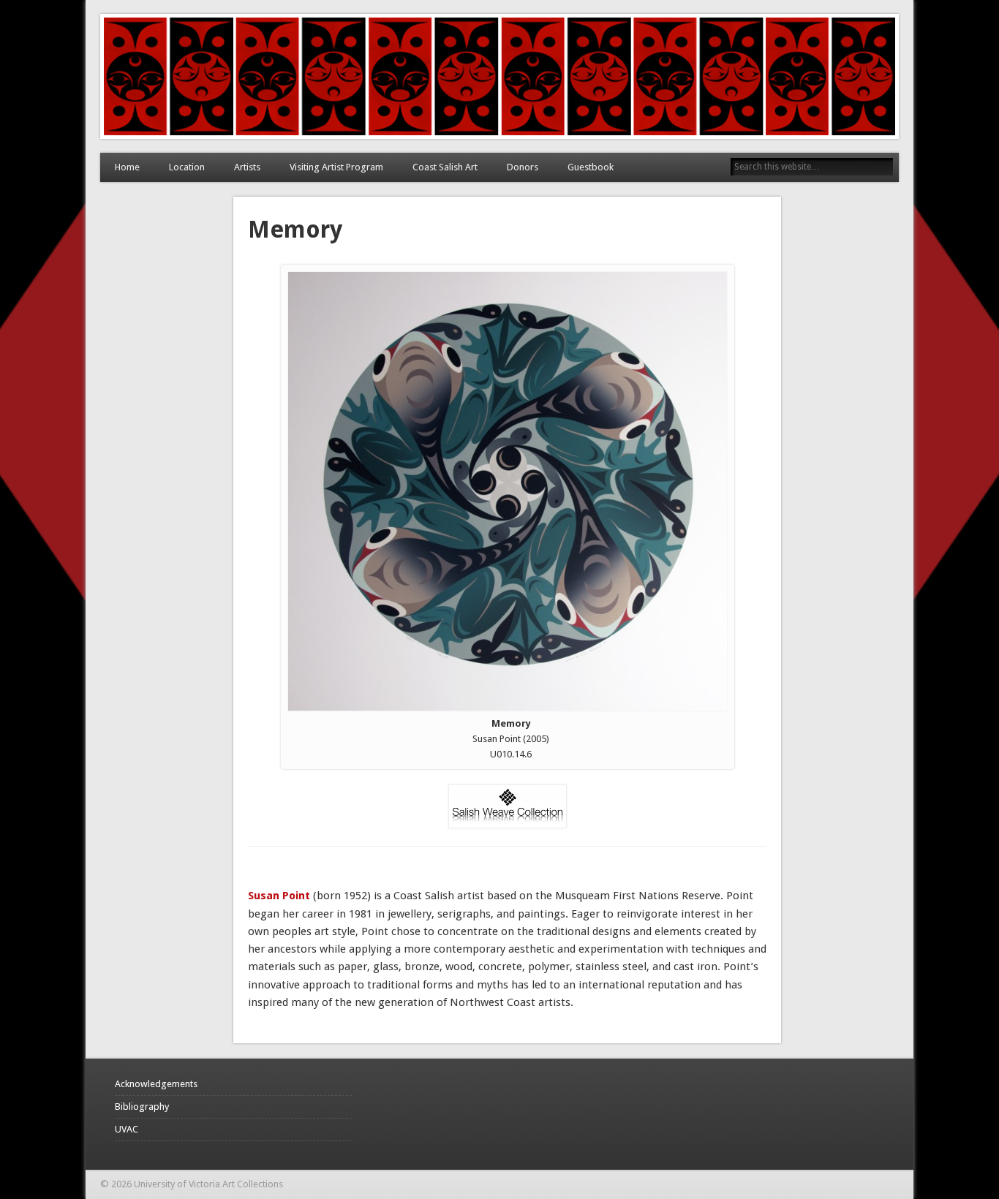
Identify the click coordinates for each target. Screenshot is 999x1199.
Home (127, 167)
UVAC (126, 1129)
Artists (247, 167)
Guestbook (591, 167)
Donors (522, 167)
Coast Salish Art (445, 167)
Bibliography (142, 1106)
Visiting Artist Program (336, 167)
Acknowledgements (156, 1083)
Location (187, 167)
